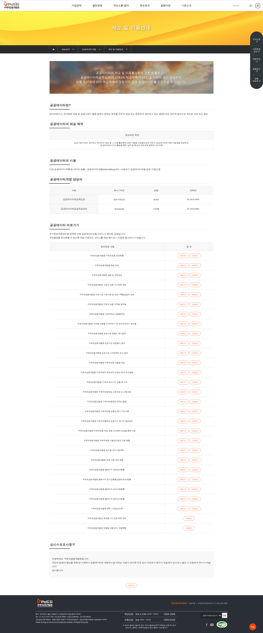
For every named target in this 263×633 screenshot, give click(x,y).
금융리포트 (255, 79)
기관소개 (186, 5)
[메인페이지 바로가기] (53, 49)
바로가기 (183, 256)
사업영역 (77, 5)
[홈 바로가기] (11, 5)
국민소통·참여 (121, 5)
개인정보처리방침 (179, 603)
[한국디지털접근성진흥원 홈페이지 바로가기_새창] (221, 625)
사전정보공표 (256, 50)
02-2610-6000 (44, 617)
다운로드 (195, 256)
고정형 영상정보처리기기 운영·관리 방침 (212, 603)
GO (224, 615)
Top (253, 627)
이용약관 (192, 603)
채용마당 (256, 59)
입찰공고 (256, 69)
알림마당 (166, 5)
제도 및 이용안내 (115, 49)
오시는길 (256, 39)
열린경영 (97, 5)
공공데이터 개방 (89, 49)
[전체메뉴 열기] (257, 5)
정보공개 (145, 5)
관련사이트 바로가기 (211, 616)
